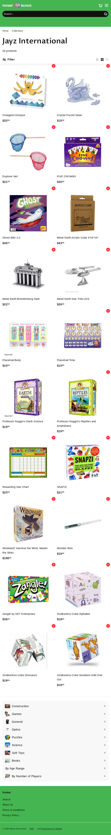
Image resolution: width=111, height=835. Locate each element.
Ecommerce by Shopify (51, 829)
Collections (17, 31)
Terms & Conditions (13, 810)
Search (6, 799)
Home (5, 31)
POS (31, 829)
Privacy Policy (10, 815)
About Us (7, 804)
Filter (11, 59)
